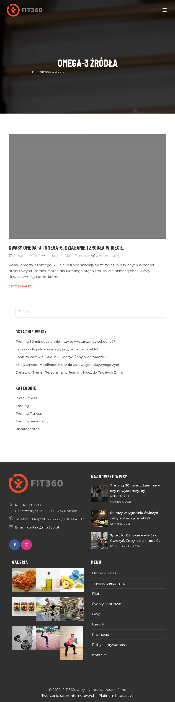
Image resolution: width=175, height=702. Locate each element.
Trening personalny (31, 421)
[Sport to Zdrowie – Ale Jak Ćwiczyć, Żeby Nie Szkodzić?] (99, 540)
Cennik (98, 624)
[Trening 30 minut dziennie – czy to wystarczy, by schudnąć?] (99, 493)
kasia (50, 255)
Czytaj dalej (20, 286)
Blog (96, 614)
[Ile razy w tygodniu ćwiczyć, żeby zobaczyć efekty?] (99, 518)
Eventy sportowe (106, 604)
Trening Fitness (28, 414)
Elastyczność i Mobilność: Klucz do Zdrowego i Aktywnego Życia (68, 365)
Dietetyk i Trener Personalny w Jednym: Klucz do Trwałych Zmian (69, 372)
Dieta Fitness (75, 255)
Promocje (100, 634)
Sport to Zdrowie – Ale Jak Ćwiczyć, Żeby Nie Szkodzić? (61, 357)
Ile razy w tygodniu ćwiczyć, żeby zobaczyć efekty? (57, 349)
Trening (22, 406)
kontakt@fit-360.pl (42, 527)
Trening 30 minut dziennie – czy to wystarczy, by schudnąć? (65, 342)
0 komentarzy (108, 255)
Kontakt (99, 655)
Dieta (96, 593)
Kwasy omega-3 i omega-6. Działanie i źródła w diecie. (66, 247)
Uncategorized (27, 429)
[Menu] (165, 10)
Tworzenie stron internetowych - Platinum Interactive (87, 695)
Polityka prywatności (109, 644)
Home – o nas (104, 573)
